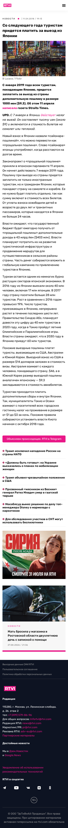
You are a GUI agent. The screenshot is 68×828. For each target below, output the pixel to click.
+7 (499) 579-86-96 (20, 715)
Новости (8, 19)
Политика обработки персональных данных (27, 674)
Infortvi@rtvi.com (40, 719)
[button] (64, 5)
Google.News (13, 755)
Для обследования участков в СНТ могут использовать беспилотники (32, 520)
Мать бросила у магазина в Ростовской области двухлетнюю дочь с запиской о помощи (33, 636)
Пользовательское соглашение (19, 669)
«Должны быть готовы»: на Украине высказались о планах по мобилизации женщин (30, 466)
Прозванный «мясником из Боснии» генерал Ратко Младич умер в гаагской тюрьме (30, 492)
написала (9, 108)
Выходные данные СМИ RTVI (18, 664)
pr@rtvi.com (29, 727)
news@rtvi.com (31, 723)
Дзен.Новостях (18, 751)
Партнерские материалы (18, 735)
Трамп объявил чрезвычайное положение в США (33, 479)
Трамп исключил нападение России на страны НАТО (31, 452)
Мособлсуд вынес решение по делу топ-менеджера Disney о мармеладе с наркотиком (32, 507)
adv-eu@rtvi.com (31, 731)
